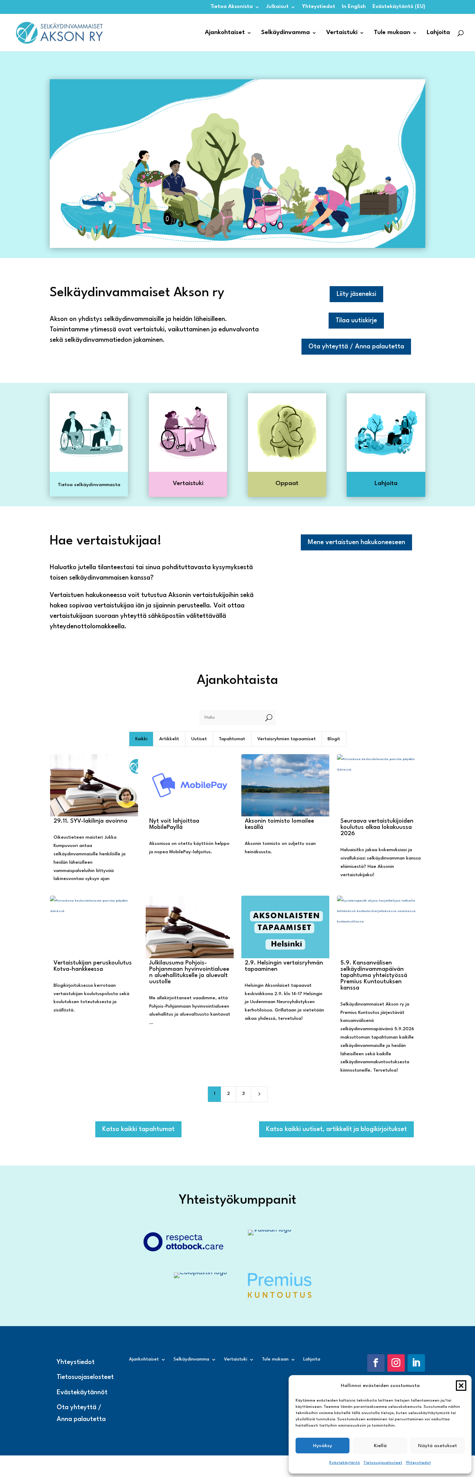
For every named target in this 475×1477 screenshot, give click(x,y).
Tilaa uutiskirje (356, 320)
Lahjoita (438, 32)
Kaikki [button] (141, 739)
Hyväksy (322, 1445)
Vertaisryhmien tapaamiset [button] (286, 739)
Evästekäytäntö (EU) (398, 6)
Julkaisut (277, 6)
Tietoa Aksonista (231, 6)
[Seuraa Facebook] (376, 1363)
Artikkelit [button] (169, 739)
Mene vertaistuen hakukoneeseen (356, 542)
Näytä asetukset (437, 1445)
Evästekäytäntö (344, 1463)
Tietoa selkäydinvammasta (89, 484)
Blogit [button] (334, 739)
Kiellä (380, 1445)
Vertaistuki (341, 32)
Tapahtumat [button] (232, 739)
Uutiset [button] (199, 739)
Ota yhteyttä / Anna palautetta (356, 347)
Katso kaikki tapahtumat (138, 1129)
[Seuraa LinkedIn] (416, 1363)
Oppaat (286, 483)
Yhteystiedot (418, 1463)
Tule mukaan (392, 32)
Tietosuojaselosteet (382, 1463)
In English (354, 6)
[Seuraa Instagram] (396, 1363)
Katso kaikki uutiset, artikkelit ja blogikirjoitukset (336, 1129)
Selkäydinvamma (285, 32)
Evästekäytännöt (82, 1392)
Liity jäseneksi (356, 294)
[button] (461, 1385)
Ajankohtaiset (225, 32)
